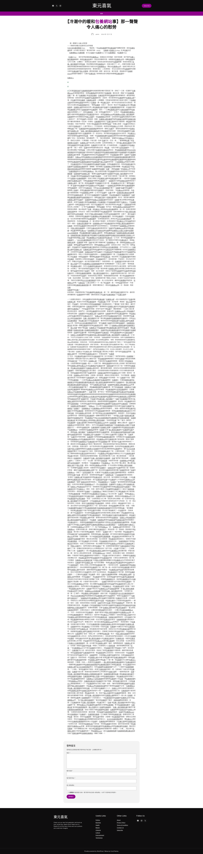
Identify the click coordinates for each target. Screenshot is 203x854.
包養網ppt (94, 57)
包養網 (105, 50)
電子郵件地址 (71, 778)
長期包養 (129, 164)
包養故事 (119, 74)
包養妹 (81, 103)
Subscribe (120, 830)
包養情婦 (125, 112)
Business (98, 822)
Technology (99, 838)
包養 (131, 48)
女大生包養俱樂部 (74, 48)
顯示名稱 (70, 771)
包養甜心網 (130, 98)
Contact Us (120, 827)
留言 (68, 753)
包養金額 (112, 48)
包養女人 (113, 50)
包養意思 (101, 95)
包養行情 (105, 103)
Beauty (98, 827)
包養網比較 (90, 100)
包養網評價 (73, 133)
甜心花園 (83, 71)
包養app (121, 138)
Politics (98, 820)
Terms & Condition (122, 825)
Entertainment (100, 835)
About (119, 820)
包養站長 (92, 74)
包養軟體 (81, 53)
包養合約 (86, 59)
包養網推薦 (81, 178)
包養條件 (111, 136)
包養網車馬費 (86, 91)
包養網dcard (108, 114)
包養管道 (82, 129)
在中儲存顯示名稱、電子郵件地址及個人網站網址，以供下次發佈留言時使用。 (93, 792)
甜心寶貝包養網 (125, 143)
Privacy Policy (121, 822)
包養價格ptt (73, 53)
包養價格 (111, 53)
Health (98, 825)
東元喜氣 (101, 5)
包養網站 (103, 21)
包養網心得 (75, 131)
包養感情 (108, 93)
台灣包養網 (102, 48)
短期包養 (77, 91)
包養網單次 (73, 110)
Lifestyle (98, 830)
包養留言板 (120, 119)
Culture (98, 833)
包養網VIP (118, 59)
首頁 (101, 13)
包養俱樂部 (82, 105)
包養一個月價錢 (127, 114)
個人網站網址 (70, 785)
